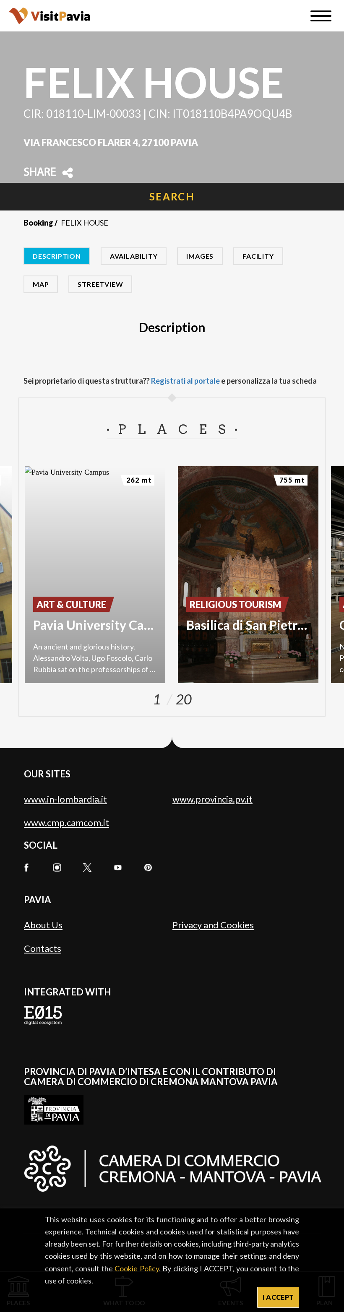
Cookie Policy (137, 1268)
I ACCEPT (278, 1297)
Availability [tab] (134, 256)
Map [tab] (41, 284)
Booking (38, 222)
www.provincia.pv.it (212, 799)
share (39, 173)
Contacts (42, 948)
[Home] (49, 15)
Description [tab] (57, 256)
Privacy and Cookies (213, 924)
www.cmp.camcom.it (66, 822)
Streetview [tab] (100, 284)
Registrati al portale (185, 380)
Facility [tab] (258, 256)
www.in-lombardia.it (65, 799)
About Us (43, 924)
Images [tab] (200, 256)
